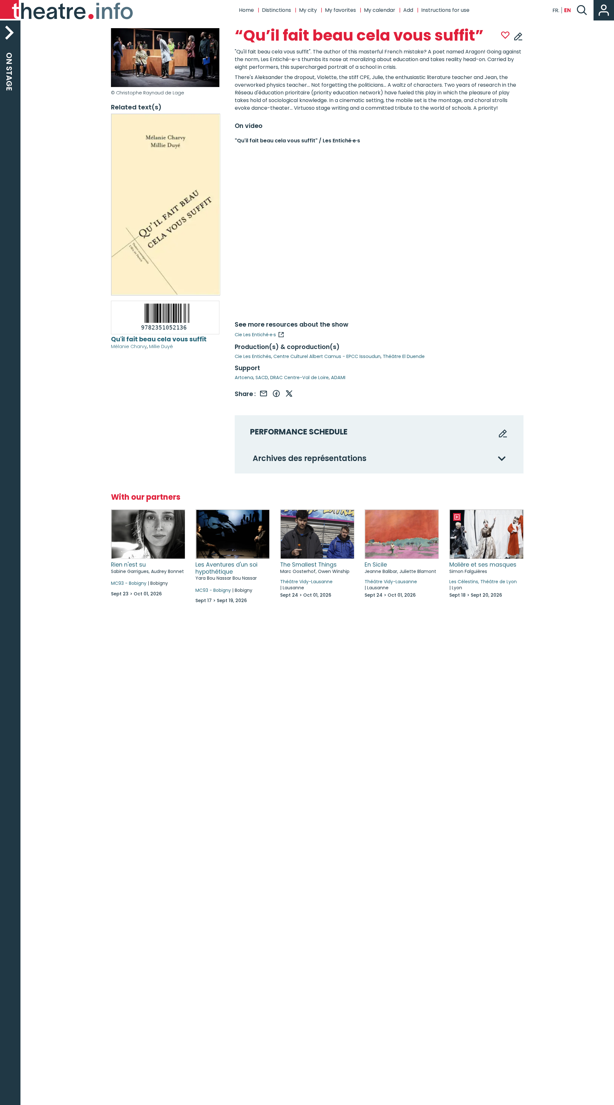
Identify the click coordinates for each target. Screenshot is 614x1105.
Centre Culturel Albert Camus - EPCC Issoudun (327, 356)
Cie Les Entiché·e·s (255, 334)
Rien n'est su (128, 564)
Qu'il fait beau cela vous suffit (159, 339)
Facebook (276, 393)
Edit (518, 36)
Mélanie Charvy (129, 346)
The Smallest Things (308, 564)
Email (263, 393)
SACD (262, 377)
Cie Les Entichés (253, 356)
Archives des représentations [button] (309, 458)
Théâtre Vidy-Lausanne (306, 581)
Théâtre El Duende (404, 356)
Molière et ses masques (482, 564)
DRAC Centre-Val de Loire (299, 377)
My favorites (340, 10)
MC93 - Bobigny (128, 583)
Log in (604, 10)
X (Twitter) (289, 393)
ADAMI (338, 377)
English (567, 10)
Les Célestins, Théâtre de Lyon (483, 581)
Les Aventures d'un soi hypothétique (226, 568)
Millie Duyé (161, 346)
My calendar (379, 10)
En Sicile (376, 564)
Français (556, 10)
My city (308, 10)
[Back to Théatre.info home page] (67, 10)
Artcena (244, 377)
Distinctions (276, 10)
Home (246, 10)
